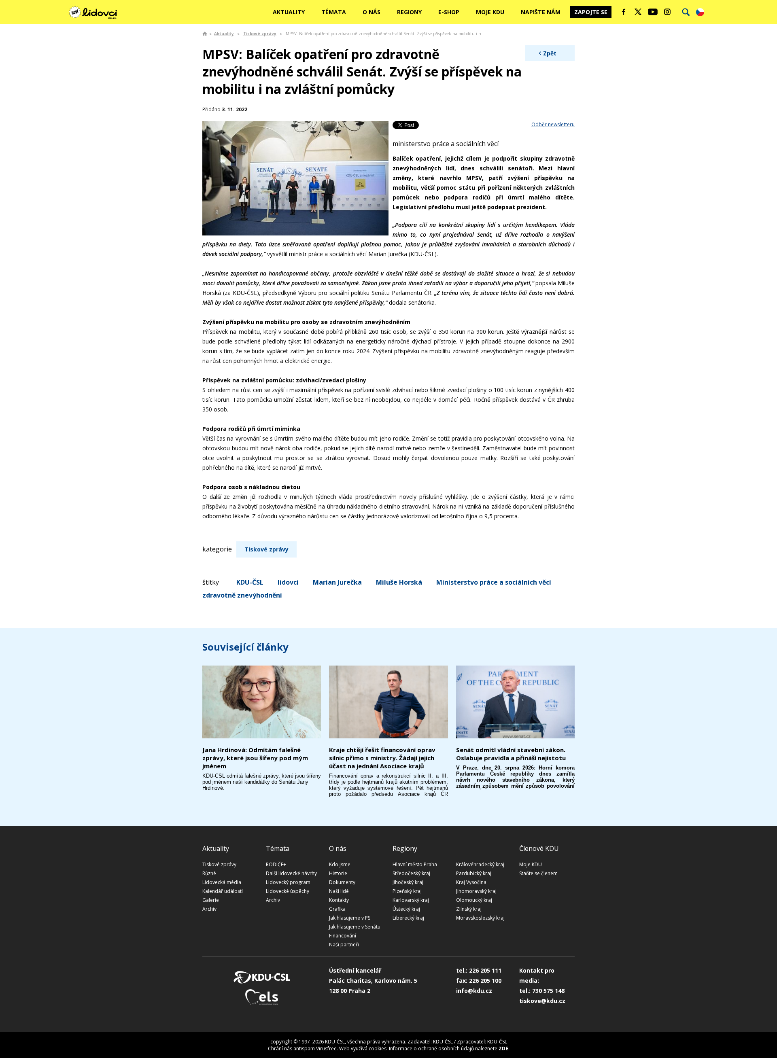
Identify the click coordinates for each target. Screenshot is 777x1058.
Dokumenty (342, 882)
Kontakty (339, 900)
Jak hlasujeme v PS (349, 917)
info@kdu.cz (474, 990)
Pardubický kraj (473, 873)
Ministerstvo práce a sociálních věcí (493, 582)
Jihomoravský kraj (476, 891)
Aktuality (289, 12)
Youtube (653, 11)
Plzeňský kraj (407, 891)
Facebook (623, 11)
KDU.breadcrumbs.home (204, 34)
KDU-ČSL (249, 582)
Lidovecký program (288, 882)
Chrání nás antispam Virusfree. (303, 1048)
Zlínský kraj (469, 908)
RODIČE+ (276, 864)
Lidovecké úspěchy (287, 891)
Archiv (209, 908)
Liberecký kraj (408, 917)
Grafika (337, 908)
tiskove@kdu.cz (542, 1001)
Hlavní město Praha (415, 864)
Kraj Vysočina (471, 882)
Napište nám (540, 12)
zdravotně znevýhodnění (242, 595)
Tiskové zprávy (259, 33)
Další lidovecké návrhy (291, 873)
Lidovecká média (221, 882)
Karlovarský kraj (411, 900)
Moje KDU (490, 12)
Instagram (667, 11)
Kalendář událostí (222, 891)
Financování (342, 935)
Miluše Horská (399, 582)
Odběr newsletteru (553, 124)
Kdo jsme (339, 864)
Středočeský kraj (411, 873)
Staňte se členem (538, 873)
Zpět (549, 53)
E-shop (448, 12)
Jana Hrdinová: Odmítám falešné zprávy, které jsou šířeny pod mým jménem (255, 758)
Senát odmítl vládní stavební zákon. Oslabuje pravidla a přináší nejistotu (511, 754)
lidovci (288, 582)
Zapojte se (590, 12)
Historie (338, 873)
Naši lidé (339, 891)
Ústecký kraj (406, 908)
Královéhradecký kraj (480, 864)
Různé (209, 873)
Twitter (638, 11)
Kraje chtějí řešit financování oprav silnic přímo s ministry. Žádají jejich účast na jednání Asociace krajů (382, 758)
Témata (333, 12)
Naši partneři (344, 944)
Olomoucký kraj (474, 900)
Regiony (409, 12)
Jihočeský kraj (408, 882)
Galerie (210, 900)
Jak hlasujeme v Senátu (354, 926)
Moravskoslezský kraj (480, 917)
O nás (371, 12)
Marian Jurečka (337, 582)
